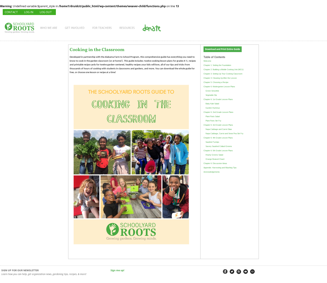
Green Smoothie (212, 91)
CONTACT (11, 12)
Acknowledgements (212, 172)
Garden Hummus (213, 108)
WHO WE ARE (48, 28)
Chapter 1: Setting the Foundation (217, 65)
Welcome (207, 61)
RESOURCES (127, 28)
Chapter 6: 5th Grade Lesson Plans (218, 151)
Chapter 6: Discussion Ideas (215, 163)
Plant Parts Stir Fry (213, 121)
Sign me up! (117, 270)
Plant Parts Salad (213, 116)
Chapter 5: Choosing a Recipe (216, 82)
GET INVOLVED (74, 28)
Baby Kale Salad (212, 104)
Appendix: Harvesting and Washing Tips (220, 168)
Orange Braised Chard (215, 159)
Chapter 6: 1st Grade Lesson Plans (218, 99)
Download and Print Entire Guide (222, 49)
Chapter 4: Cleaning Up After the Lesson (220, 78)
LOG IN (28, 12)
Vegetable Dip (211, 95)
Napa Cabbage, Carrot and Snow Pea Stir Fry (224, 133)
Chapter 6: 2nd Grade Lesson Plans (218, 112)
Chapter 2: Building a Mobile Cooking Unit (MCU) (224, 69)
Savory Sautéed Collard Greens (219, 146)
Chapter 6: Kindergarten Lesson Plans (219, 87)
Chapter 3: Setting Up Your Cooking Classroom (223, 74)
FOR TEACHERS (102, 28)
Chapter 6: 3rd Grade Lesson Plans (218, 125)
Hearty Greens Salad (214, 155)
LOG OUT (46, 12)
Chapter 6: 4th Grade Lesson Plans (218, 138)
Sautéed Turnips (212, 142)
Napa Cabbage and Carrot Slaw (219, 129)
